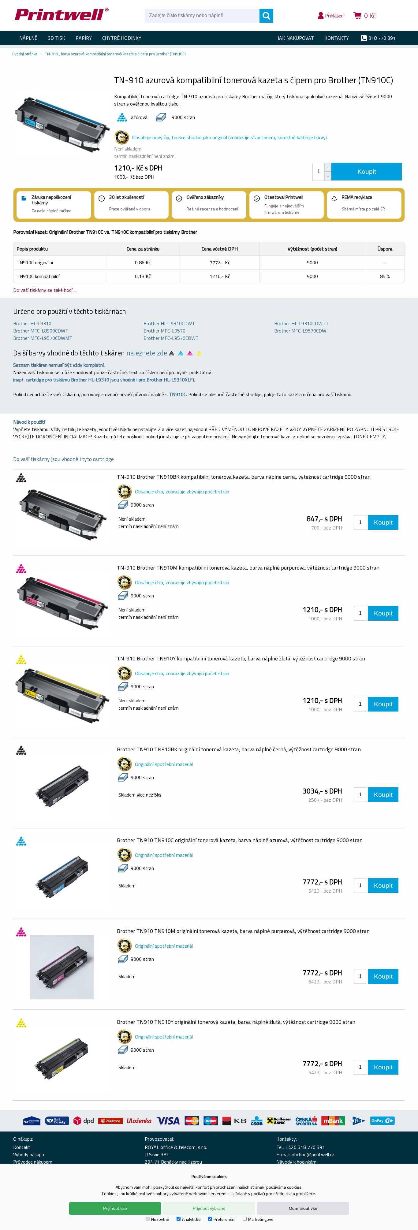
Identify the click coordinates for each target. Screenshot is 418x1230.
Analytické (191, 1219)
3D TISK (56, 38)
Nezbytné (160, 1219)
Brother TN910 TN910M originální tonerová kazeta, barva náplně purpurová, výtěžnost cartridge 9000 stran (243, 931)
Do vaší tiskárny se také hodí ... (45, 290)
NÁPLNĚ (28, 38)
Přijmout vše (115, 1208)
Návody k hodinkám (296, 1161)
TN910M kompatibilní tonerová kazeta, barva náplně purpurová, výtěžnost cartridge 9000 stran (248, 567)
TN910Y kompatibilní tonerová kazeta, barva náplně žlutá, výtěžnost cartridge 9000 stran (241, 658)
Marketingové (261, 1219)
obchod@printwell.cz (313, 1154)
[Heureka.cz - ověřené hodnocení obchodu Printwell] (393, 24)
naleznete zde (146, 353)
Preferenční (224, 1219)
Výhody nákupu (28, 1154)
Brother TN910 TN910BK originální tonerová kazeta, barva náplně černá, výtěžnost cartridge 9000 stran (239, 749)
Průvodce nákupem (32, 1161)
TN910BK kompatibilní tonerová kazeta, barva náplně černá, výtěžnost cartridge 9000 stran (244, 477)
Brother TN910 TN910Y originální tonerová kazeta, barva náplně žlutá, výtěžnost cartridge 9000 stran (236, 1022)
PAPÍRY (84, 38)
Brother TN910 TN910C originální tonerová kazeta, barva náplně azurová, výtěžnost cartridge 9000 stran (240, 840)
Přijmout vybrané (209, 1208)
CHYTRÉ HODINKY (121, 38)
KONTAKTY (336, 38)
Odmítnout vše (303, 1208)
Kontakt (21, 1147)
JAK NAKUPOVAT (296, 38)
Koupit (366, 171)
